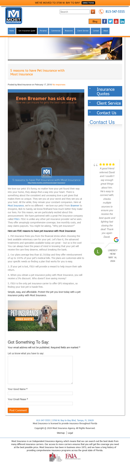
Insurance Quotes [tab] (106, 91)
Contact (96, 30)
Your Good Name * (18, 389)
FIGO (16, 219)
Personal (43, 30)
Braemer (75, 205)
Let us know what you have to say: (26, 353)
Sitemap (61, 432)
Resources (69, 30)
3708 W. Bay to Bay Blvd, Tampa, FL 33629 (73, 420)
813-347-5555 (115, 11)
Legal (70, 432)
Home (11, 30)
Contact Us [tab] (106, 112)
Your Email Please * (18, 399)
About (105, 30)
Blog (95, 21)
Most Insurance (16, 205)
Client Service (83, 30)
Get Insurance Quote (26, 30)
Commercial (55, 30)
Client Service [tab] (109, 103)
